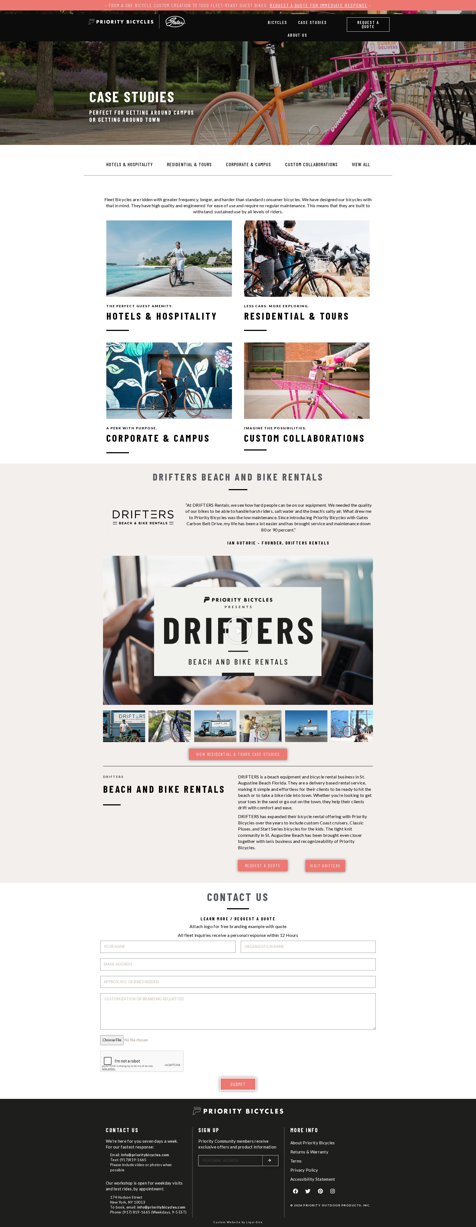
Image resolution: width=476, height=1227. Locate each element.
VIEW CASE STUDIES (169, 258)
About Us (297, 35)
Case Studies (312, 22)
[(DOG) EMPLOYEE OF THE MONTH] (352, 726)
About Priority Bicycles (312, 1142)
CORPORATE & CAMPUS (158, 438)
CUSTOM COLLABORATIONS (304, 438)
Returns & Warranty (309, 1151)
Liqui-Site (254, 1222)
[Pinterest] (320, 1191)
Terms (296, 1160)
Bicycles (277, 22)
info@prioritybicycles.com (145, 1155)
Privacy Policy (304, 1169)
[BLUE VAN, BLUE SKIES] (306, 726)
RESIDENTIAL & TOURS (297, 316)
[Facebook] (295, 1191)
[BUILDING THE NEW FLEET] (261, 726)
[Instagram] (333, 1191)
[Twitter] (308, 1191)
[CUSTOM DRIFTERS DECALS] (169, 726)
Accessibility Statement (312, 1179)
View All (361, 164)
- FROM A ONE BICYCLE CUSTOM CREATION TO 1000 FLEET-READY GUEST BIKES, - (238, 5)
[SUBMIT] (270, 1160)
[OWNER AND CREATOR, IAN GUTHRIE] (124, 726)
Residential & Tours (189, 164)
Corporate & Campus (248, 164)
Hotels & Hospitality (129, 164)
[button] (368, 24)
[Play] (238, 630)
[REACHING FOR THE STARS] (215, 726)
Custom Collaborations (311, 164)
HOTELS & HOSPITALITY (162, 316)
